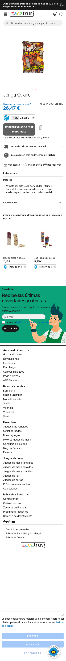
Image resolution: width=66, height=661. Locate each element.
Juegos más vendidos (15, 426)
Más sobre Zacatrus (16, 494)
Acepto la (29, 322)
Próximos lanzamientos (16, 484)
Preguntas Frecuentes (15, 511)
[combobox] (33, 23)
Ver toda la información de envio (29, 146)
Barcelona (9, 390)
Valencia (8, 407)
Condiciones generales (17, 529)
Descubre (9, 422)
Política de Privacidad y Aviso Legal (23, 533)
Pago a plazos (11, 376)
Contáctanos (10, 498)
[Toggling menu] (5, 14)
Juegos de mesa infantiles (18, 471)
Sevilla (6, 403)
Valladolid (8, 412)
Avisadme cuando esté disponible (19, 129)
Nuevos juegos (11, 435)
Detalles (7, 179)
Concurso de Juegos (15, 443)
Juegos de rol (11, 475)
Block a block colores (44, 257)
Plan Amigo (9, 367)
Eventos (7, 452)
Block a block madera (14, 257)
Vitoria (6, 416)
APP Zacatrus (11, 380)
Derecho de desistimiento (17, 516)
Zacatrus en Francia (14, 507)
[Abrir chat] (54, 652)
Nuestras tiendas (14, 386)
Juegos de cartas (13, 479)
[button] (30, 89)
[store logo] (22, 14)
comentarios (10, 202)
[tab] (33, 179)
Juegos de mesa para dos (18, 467)
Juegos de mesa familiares (18, 462)
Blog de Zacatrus (13, 448)
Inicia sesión (18, 155)
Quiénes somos (12, 503)
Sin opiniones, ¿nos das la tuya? (17, 104)
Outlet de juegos (12, 430)
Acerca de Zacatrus (16, 350)
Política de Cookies (15, 537)
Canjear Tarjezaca (13, 371)
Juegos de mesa (13, 458)
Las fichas (9, 363)
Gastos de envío (12, 354)
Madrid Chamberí (12, 394)
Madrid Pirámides (13, 399)
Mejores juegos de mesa (17, 439)
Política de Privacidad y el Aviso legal (34, 322)
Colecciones (10, 488)
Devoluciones (11, 358)
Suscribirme (10, 328)
